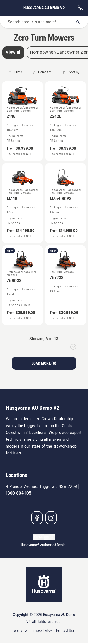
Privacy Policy (42, 630)
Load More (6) (44, 363)
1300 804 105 (19, 493)
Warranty (21, 630)
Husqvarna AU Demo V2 (44, 7)
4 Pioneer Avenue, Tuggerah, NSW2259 (41, 486)
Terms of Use (65, 630)
